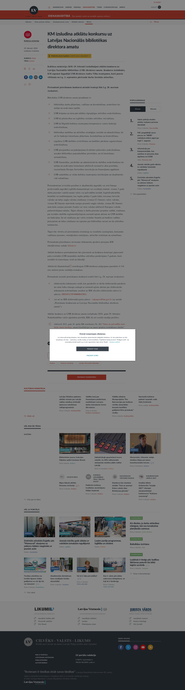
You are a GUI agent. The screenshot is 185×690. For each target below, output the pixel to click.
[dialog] (92, 345)
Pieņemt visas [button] (92, 349)
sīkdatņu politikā (114, 342)
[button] (92, 355)
